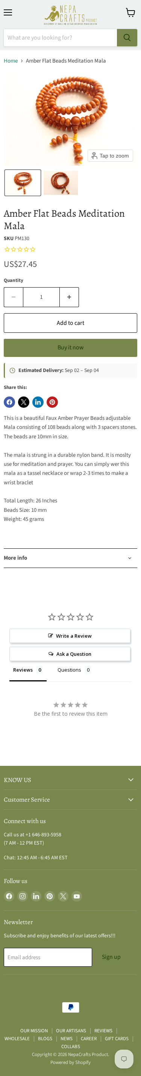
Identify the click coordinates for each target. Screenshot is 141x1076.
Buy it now (70, 347)
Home (11, 61)
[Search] (127, 37)
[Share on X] (23, 402)
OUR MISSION (34, 1030)
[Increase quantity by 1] (69, 297)
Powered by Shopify (70, 1062)
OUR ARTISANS (71, 1030)
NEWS (67, 1038)
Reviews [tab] (23, 669)
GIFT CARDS (117, 1038)
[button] (23, 183)
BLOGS (45, 1038)
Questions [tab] (69, 669)
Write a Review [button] (74, 635)
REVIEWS (103, 1030)
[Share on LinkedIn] (38, 402)
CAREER (89, 1038)
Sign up (111, 957)
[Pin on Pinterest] (52, 402)
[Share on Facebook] (9, 402)
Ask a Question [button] (73, 653)
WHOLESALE (17, 1038)
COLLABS (70, 1046)
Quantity (13, 280)
